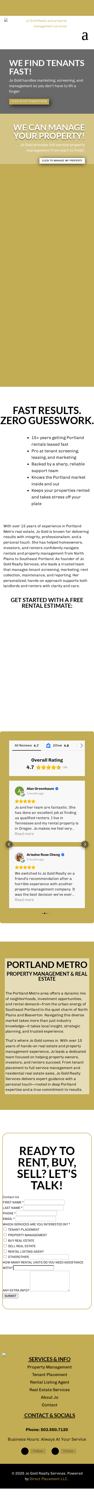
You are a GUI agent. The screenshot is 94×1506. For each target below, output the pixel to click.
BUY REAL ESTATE (20, 1241)
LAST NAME (13, 1208)
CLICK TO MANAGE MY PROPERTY (62, 160)
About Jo (49, 1397)
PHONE (9, 1213)
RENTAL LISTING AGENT (46, 349)
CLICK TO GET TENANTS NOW (29, 101)
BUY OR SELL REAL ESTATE (47, 296)
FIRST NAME (13, 1202)
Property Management (49, 1367)
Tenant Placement (49, 1374)
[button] (9, 844)
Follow (38, 1451)
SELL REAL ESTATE (21, 1246)
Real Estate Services (49, 1389)
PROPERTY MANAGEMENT (47, 243)
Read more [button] (24, 834)
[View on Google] (19, 791)
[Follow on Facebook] (25, 1451)
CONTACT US (48, 642)
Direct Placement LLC (49, 1479)
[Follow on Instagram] (55, 1451)
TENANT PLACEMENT (47, 207)
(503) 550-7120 (47, 8)
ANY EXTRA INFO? (16, 1290)
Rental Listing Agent (49, 1382)
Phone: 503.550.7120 (47, 1429)
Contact (49, 1404)
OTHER (12, 1257)
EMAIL (9, 1219)
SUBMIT (10, 1296)
